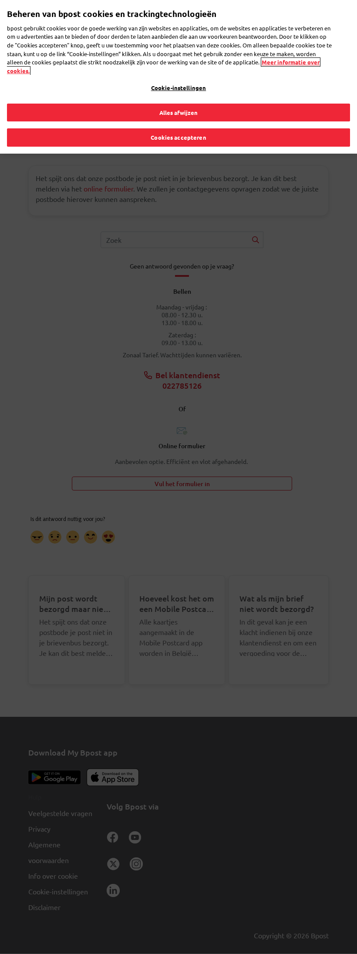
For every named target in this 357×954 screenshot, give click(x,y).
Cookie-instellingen (178, 87)
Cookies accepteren (178, 137)
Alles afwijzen (178, 112)
